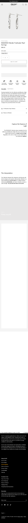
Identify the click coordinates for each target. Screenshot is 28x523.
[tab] (4, 89)
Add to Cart (14, 61)
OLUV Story (4, 460)
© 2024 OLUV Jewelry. (5, 516)
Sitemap (3, 472)
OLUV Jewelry (4, 41)
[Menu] (2, 4)
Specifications (10, 88)
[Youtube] (4, 504)
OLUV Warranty (4, 480)
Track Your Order (5, 478)
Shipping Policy (4, 484)
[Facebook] (2, 504)
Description (3, 88)
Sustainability (4, 470)
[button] (14, 65)
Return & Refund (4, 482)
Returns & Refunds (7, 112)
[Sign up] (26, 500)
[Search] (23, 4)
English (2, 513)
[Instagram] (7, 504)
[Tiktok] (10, 504)
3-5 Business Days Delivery (9, 108)
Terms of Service (5, 466)
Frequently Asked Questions (7, 486)
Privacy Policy (4, 468)
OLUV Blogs (4, 462)
